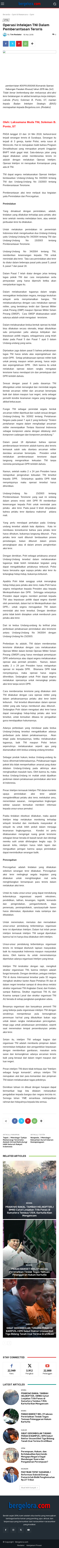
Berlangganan (47, 1364)
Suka (11, 1364)
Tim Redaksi (15, 34)
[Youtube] (28, 1530)
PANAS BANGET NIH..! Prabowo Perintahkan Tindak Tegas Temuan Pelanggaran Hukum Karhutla (29, 1271)
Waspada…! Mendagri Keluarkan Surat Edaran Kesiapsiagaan (42, 1140)
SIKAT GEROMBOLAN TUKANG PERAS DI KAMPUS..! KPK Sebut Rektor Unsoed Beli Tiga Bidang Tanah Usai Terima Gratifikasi (29, 1331)
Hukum (29, 1324)
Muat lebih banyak (28, 1487)
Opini (32, 14)
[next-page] (9, 1343)
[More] (32, 44)
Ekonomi (24, 1469)
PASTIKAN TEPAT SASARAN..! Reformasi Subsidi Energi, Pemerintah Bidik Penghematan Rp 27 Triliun (38, 1476)
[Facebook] (6, 44)
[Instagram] (13, 1530)
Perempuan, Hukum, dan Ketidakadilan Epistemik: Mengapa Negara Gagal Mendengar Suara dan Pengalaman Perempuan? (34, 1456)
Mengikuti (29, 1364)
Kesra (29, 1203)
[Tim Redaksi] (5, 34)
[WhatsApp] (25, 44)
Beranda (6, 14)
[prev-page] (4, 1343)
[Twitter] (12, 44)
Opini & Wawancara (20, 14)
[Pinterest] (19, 44)
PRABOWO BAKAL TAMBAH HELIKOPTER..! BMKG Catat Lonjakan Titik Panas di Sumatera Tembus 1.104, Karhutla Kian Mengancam (29, 1211)
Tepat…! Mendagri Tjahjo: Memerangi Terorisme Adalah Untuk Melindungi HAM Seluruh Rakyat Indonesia (15, 1142)
